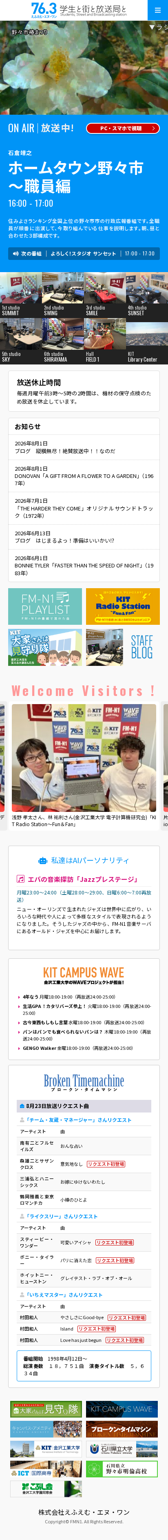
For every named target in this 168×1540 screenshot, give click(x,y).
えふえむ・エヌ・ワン (84, 10)
